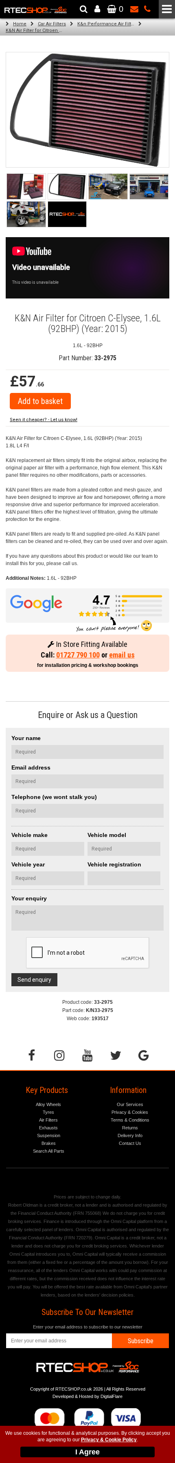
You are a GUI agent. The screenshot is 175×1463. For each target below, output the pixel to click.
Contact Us (130, 1143)
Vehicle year (28, 864)
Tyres (48, 1112)
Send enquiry (34, 979)
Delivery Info (130, 1135)
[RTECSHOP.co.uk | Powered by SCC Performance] (108, 186)
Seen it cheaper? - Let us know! (43, 419)
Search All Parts (48, 1151)
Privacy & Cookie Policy (109, 1440)
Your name (26, 738)
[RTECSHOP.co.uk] (67, 214)
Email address (30, 767)
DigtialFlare (111, 1396)
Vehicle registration (114, 864)
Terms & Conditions (130, 1119)
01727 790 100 (78, 655)
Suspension (48, 1135)
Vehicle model (107, 835)
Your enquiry (29, 898)
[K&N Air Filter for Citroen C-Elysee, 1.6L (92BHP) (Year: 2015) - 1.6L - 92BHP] (87, 110)
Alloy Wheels (48, 1104)
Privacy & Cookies (130, 1112)
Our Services (130, 1104)
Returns (130, 1127)
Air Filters (48, 1119)
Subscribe (140, 1341)
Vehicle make (29, 835)
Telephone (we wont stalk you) (54, 797)
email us (122, 655)
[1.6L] (67, 186)
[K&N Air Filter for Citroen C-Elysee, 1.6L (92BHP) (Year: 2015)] (26, 186)
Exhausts (48, 1127)
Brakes (49, 1143)
